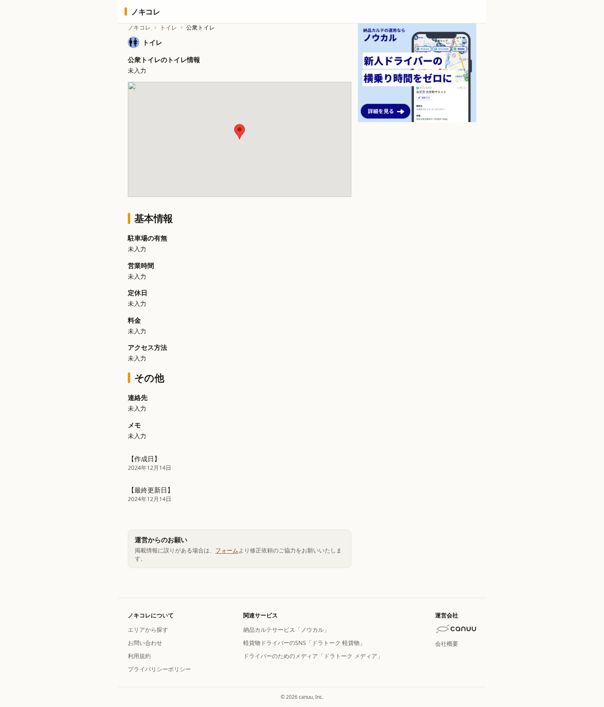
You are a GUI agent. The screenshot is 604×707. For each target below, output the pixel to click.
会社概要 (446, 643)
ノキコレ (139, 27)
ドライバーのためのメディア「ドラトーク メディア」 (313, 656)
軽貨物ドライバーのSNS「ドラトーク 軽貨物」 (304, 643)
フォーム (226, 550)
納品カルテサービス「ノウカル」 (286, 629)
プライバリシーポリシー (159, 669)
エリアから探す (148, 629)
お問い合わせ (145, 643)
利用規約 (139, 656)
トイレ (168, 27)
